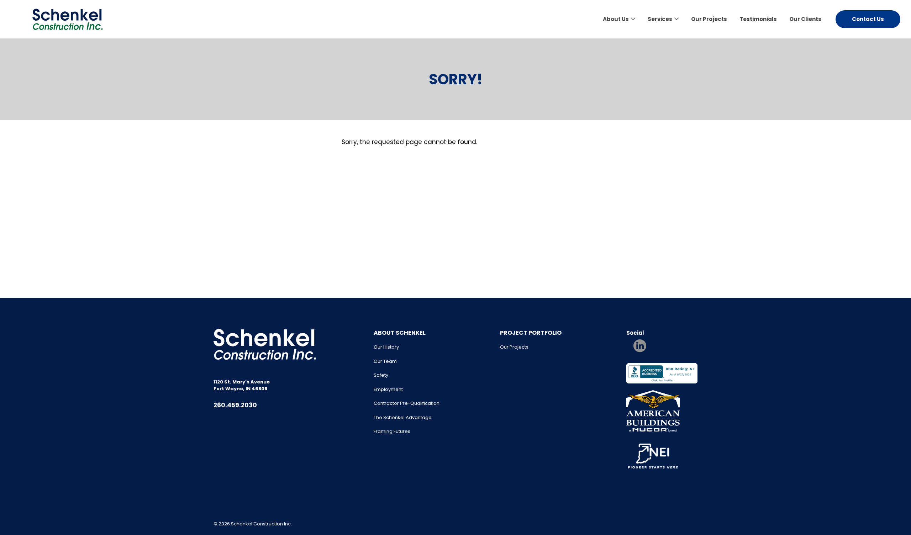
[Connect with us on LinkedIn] (639, 345)
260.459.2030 (235, 405)
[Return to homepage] (68, 19)
